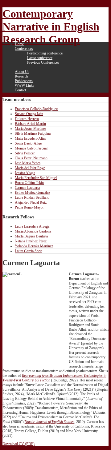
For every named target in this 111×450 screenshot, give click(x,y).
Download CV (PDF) (18, 444)
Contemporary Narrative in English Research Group (50, 27)
